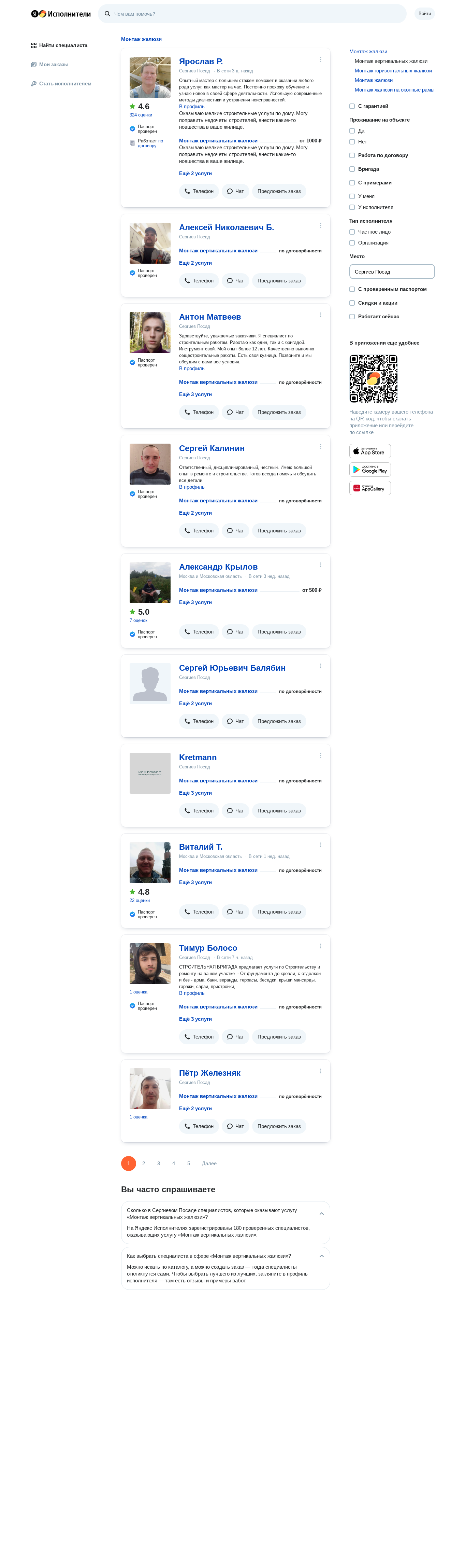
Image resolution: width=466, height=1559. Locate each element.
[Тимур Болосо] (150, 963)
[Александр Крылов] (150, 582)
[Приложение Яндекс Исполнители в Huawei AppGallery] (370, 488)
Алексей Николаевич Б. (226, 227)
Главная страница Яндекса (35, 14)
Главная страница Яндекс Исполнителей (61, 14)
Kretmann (198, 757)
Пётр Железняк (210, 1072)
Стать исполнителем (65, 83)
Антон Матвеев (210, 316)
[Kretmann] (150, 773)
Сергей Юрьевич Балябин (232, 667)
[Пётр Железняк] (150, 1088)
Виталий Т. (201, 846)
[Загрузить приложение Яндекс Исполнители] (392, 378)
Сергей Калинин (212, 448)
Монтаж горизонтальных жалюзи (393, 70)
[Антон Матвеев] (150, 332)
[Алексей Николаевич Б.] (150, 243)
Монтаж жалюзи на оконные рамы (395, 90)
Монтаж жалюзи (368, 51)
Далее (209, 1163)
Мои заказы (54, 64)
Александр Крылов (218, 566)
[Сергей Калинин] (150, 464)
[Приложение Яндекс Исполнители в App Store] (370, 451)
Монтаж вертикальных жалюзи (218, 140)
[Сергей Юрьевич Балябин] (150, 683)
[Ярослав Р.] (150, 77)
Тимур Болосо (208, 947)
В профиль (192, 106)
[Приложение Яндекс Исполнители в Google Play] (370, 469)
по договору (150, 143)
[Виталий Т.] (150, 862)
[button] (199, 191)
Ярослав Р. (201, 61)
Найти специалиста (63, 45)
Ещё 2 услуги (195, 173)
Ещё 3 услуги (195, 394)
